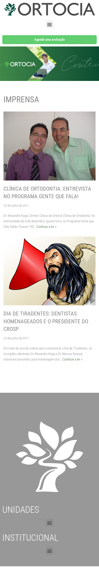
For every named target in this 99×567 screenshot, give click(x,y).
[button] (49, 24)
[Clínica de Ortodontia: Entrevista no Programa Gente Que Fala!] (49, 146)
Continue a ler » (46, 227)
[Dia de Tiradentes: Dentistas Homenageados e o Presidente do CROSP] (49, 270)
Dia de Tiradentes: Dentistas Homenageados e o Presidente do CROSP (45, 321)
